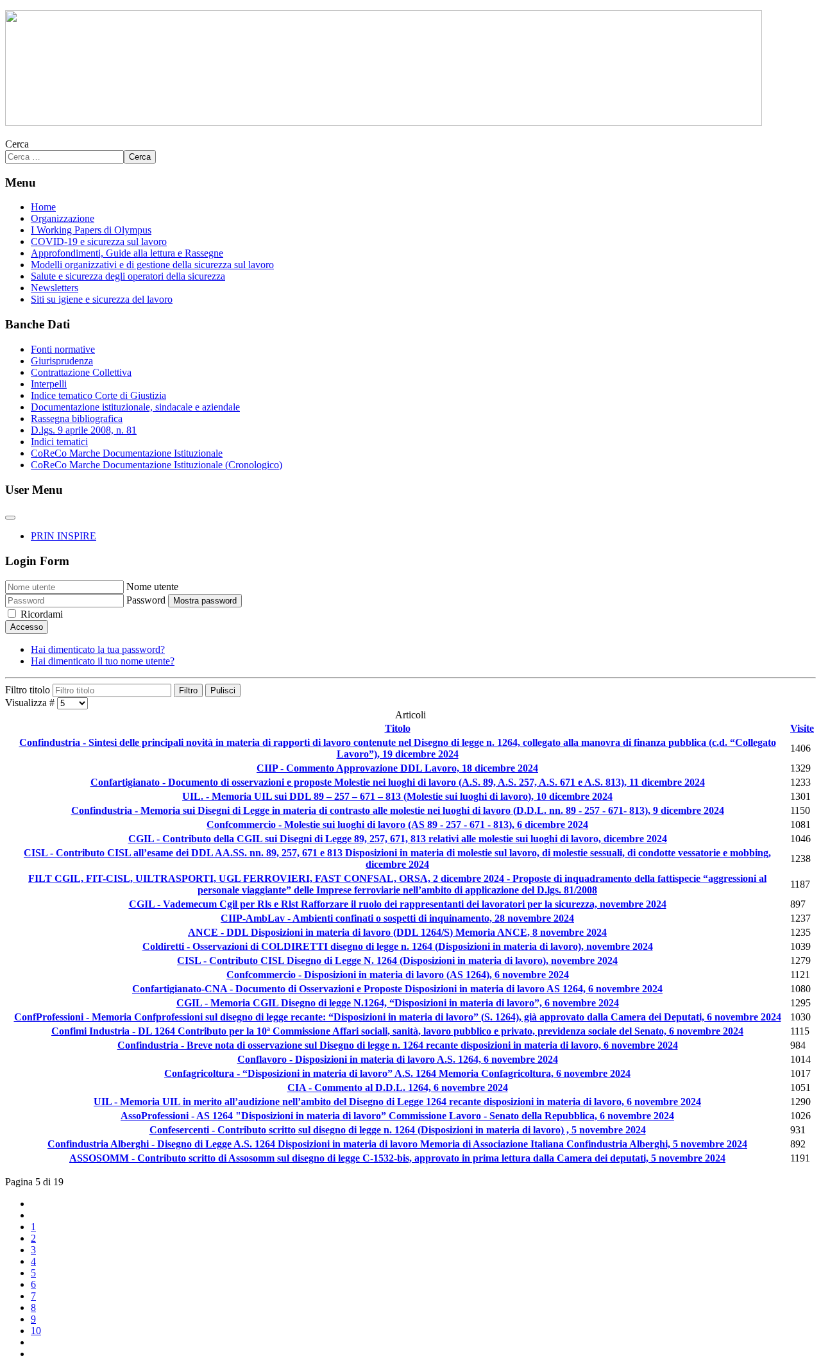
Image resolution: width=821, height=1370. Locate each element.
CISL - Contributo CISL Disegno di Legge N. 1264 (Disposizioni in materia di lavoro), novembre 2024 (397, 960)
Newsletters (54, 287)
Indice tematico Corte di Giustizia (98, 395)
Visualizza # (31, 702)
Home (43, 206)
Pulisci (222, 690)
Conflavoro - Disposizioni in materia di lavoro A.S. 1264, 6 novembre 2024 (397, 1059)
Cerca (17, 144)
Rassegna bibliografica (77, 418)
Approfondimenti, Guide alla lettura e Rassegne (127, 253)
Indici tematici (59, 441)
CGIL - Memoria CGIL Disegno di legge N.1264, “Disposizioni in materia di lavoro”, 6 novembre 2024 (397, 1002)
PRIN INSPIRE (63, 535)
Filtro (188, 690)
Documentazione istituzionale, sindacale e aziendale (135, 407)
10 (36, 1330)
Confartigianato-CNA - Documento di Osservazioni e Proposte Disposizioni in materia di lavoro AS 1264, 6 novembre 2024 (397, 988)
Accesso (26, 627)
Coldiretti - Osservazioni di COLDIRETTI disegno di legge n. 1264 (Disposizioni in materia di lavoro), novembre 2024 (397, 946)
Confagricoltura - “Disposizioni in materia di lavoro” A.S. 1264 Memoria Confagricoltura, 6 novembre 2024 (397, 1073)
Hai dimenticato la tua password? (98, 649)
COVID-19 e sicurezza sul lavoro (99, 241)
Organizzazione (62, 218)
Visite (802, 728)
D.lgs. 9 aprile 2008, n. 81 (84, 430)
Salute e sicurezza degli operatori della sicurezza (128, 276)
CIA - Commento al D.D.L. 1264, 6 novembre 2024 (397, 1087)
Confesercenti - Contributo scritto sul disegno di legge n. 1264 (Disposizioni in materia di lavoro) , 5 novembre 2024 (397, 1129)
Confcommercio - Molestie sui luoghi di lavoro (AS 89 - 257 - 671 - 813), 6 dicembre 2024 (397, 824)
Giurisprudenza (62, 360)
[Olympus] (383, 122)
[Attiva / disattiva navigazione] (10, 518)
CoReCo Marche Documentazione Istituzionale (127, 453)
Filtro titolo (29, 689)
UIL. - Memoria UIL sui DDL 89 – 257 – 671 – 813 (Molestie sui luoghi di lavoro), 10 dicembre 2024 (397, 796)
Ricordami (42, 614)
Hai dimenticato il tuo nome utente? (102, 660)
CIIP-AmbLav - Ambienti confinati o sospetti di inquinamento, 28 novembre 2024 (397, 918)
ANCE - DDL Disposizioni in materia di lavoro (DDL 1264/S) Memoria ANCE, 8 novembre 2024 (397, 932)
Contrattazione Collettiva (81, 372)
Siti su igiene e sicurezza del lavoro (102, 299)
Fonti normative (63, 349)
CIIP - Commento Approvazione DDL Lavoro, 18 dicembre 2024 (397, 768)
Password (145, 600)
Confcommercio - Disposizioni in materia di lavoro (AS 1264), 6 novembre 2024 (397, 974)
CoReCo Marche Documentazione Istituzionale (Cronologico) (156, 464)
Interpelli (49, 383)
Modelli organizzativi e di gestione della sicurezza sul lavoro (152, 264)
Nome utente (152, 586)
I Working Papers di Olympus (91, 229)
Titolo (397, 728)
